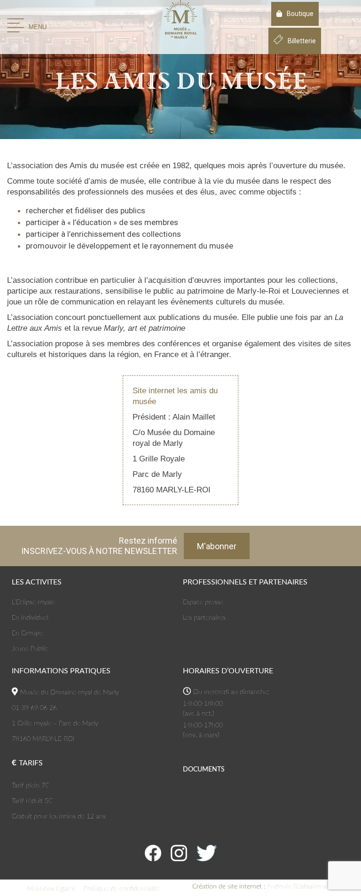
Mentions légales (51, 889)
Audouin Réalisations (259, 886)
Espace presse (203, 602)
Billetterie (302, 41)
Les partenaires (204, 618)
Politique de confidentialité (122, 889)
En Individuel (30, 618)
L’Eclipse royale (33, 602)
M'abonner (216, 546)
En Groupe (27, 633)
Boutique (300, 13)
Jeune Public (30, 649)
